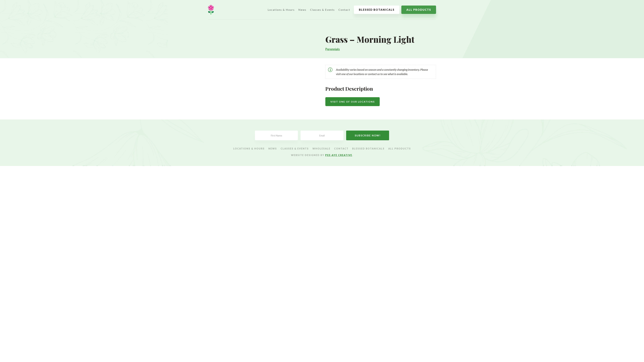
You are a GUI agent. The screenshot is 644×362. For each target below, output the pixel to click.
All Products (418, 9)
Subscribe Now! (368, 135)
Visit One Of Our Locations (352, 101)
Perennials (332, 49)
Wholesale (321, 148)
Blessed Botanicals (376, 9)
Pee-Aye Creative (338, 155)
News (302, 9)
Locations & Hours (281, 9)
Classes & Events (322, 9)
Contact (344, 9)
